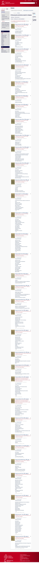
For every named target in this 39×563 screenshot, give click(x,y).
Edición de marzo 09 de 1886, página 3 (22, 48)
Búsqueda (2, 10)
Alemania (2, 41)
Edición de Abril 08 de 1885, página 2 (21, 273)
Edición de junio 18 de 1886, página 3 (21, 104)
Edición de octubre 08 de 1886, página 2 (22, 119)
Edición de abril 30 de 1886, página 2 (21, 95)
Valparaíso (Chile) (3, 35)
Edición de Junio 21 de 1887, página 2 (22, 310)
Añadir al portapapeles (30, 24)
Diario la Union (19, 28)
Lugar (2, 31)
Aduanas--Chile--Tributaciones (6, 24)
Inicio (25, 0)
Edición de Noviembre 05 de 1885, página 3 (23, 285)
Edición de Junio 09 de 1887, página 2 (22, 417)
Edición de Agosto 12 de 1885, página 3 (22, 445)
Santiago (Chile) (3, 36)
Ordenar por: (13, 17)
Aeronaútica (4, 27)
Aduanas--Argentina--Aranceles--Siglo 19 (7, 22)
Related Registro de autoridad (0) (28, 10)
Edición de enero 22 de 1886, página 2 (22, 24)
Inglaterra (2, 40)
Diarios (2, 49)
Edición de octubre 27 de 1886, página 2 (22, 147)
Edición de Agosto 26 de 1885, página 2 (22, 365)
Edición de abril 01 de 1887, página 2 (21, 193)
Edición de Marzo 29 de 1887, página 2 (22, 376)
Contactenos (30, 0)
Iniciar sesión (35, 0)
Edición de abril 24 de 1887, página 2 (21, 253)
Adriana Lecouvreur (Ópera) (6, 18)
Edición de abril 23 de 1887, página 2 (21, 233)
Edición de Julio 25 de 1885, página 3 (21, 434)
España (2, 42)
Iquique (2, 43)
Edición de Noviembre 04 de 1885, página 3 (23, 459)
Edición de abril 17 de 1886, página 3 (21, 81)
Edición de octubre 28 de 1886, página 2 (22, 163)
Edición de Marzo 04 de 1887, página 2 (22, 398)
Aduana (3, 19)
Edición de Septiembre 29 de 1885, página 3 (23, 352)
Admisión (3, 15)
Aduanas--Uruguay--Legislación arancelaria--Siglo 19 (9, 25)
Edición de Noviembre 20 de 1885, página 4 (23, 299)
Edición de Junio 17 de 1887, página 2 (22, 514)
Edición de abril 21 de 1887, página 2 (21, 212)
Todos (2, 32)
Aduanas (3, 21)
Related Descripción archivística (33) (16, 10)
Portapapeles (36, 3)
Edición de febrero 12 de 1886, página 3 (22, 35)
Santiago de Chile (3, 37)
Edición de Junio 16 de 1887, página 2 (22, 495)
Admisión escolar (4, 16)
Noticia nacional (3, 50)
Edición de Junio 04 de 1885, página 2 (22, 536)
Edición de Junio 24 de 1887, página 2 (22, 330)
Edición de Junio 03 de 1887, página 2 (22, 473)
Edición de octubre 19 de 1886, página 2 (22, 135)
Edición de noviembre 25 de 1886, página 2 (22, 179)
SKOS (34, 14)
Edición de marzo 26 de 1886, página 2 (22, 64)
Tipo (2, 47)
